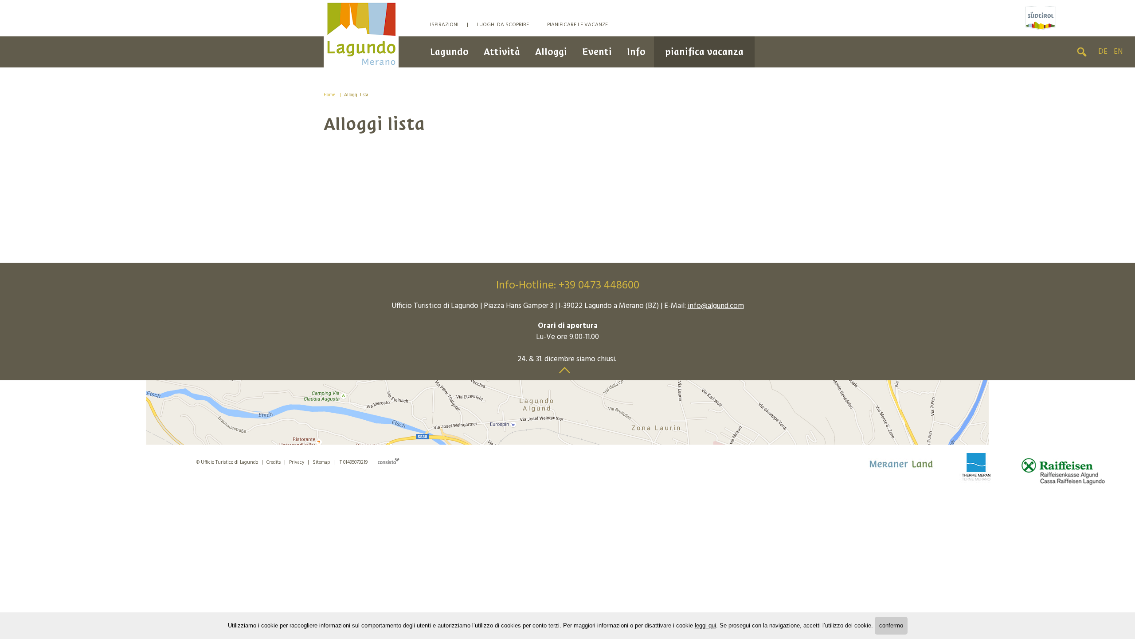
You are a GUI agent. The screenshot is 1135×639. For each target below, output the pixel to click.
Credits (273, 462)
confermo (891, 625)
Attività (502, 51)
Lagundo (449, 51)
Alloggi (551, 51)
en (1118, 52)
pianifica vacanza (704, 51)
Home (329, 95)
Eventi (597, 51)
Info (636, 51)
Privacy (296, 462)
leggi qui (705, 625)
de (1103, 52)
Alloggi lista (356, 95)
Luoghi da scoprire (503, 24)
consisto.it (388, 461)
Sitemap (321, 462)
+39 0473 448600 (599, 286)
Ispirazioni (444, 24)
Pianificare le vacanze (577, 24)
